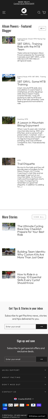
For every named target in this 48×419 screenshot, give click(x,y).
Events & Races (22, 39)
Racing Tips (41, 39)
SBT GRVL (21, 40)
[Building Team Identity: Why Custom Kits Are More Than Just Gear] (8, 252)
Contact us (9, 392)
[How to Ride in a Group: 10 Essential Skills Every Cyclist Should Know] (8, 274)
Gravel (30, 39)
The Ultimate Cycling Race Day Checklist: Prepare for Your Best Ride (30, 230)
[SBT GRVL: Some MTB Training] (8, 77)
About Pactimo (11, 377)
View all (39, 217)
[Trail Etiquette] (8, 161)
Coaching (20, 119)
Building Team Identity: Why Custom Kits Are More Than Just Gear (31, 254)
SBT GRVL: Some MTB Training (31, 83)
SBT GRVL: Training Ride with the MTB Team (29, 46)
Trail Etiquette (26, 164)
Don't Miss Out (11, 384)
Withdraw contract (37, 416)
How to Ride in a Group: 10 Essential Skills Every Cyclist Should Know (29, 278)
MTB (35, 39)
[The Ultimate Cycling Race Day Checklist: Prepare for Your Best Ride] (8, 226)
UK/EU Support (11, 370)
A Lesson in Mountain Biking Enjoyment (30, 124)
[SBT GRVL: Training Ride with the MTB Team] (8, 40)
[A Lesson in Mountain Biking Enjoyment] (8, 120)
